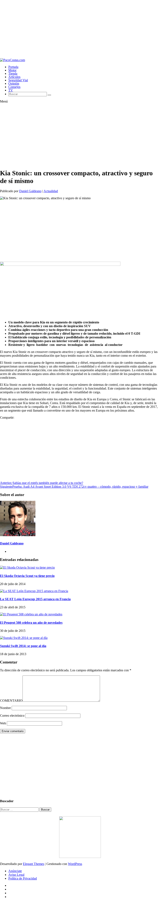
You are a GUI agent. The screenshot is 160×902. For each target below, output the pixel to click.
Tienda (12, 73)
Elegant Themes (33, 864)
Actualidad (51, 191)
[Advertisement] (80, 29)
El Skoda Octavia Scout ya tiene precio (27, 576)
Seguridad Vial (18, 80)
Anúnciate (15, 871)
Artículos (14, 77)
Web (3, 723)
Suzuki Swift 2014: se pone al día (23, 646)
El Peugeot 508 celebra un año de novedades (31, 622)
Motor (12, 70)
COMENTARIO (11, 700)
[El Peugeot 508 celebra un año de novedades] (31, 614)
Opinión (13, 83)
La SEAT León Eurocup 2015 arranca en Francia (35, 599)
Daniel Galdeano (30, 191)
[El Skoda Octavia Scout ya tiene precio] (27, 567)
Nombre (5, 708)
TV (10, 90)
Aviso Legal (16, 874)
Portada (13, 67)
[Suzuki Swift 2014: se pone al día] (24, 638)
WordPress (75, 864)
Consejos (14, 87)
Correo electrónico (12, 715)
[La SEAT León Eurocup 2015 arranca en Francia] (34, 591)
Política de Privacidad (22, 878)
